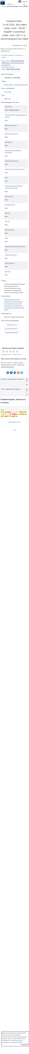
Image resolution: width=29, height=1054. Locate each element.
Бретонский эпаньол (11, 134)
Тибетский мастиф (11, 255)
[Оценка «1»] (3, 351)
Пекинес (7, 213)
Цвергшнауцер (9, 263)
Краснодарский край (21, 85)
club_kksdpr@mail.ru (11, 328)
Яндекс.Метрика (22, 1036)
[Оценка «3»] (10, 351)
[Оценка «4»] (13, 351)
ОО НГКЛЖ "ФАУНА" (8, 67)
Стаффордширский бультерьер (15, 246)
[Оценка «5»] (17, 351)
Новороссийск (8, 85)
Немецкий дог (9, 196)
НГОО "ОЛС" (12, 63)
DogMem (24, 1)
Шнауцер (8, 271)
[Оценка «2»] (6, 351)
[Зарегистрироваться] (14, 5)
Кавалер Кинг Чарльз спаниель (15, 169)
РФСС (10, 69)
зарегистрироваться (7, 367)
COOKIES (17, 1035)
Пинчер (7, 221)
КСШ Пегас (7, 92)
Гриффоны (8, 142)
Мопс (6, 177)
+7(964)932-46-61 (11, 325)
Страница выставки (11, 332)
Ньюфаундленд (10, 205)
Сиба (6, 238)
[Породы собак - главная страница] (2, 2)
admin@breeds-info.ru (14, 422)
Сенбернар (8, 106)
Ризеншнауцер (9, 230)
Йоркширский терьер (11, 161)
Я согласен (24, 1044)
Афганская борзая (11, 125)
